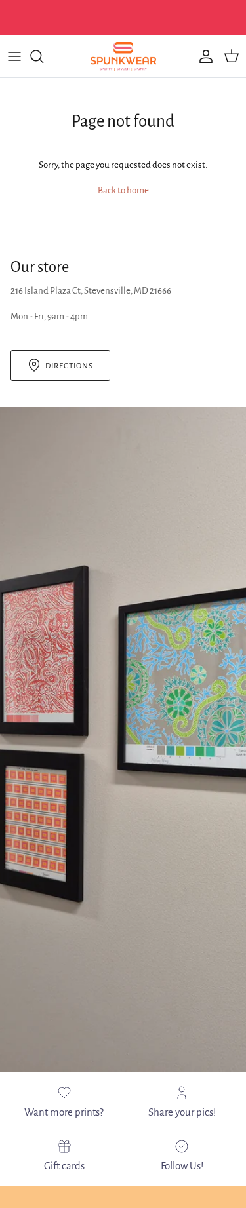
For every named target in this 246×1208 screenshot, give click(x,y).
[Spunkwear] (123, 56)
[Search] (43, 56)
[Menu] (14, 56)
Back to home (123, 190)
